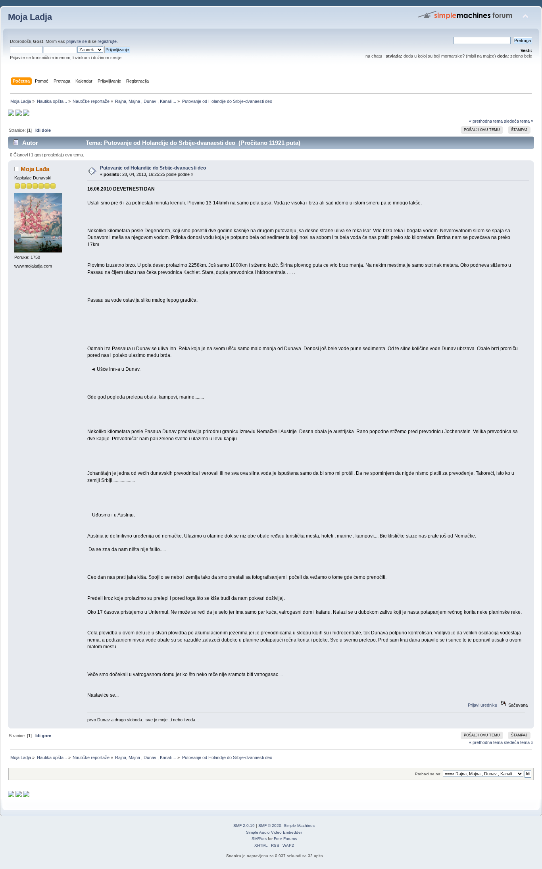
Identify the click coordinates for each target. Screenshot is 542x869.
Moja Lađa (35, 169)
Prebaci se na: (428, 774)
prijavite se (76, 41)
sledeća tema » (518, 121)
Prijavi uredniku (482, 705)
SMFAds (259, 838)
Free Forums (285, 838)
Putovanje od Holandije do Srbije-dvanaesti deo (153, 168)
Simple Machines (299, 825)
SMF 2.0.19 (244, 825)
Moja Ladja (30, 17)
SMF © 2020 (269, 825)
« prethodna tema (486, 121)
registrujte (107, 41)
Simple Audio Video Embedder (274, 832)
